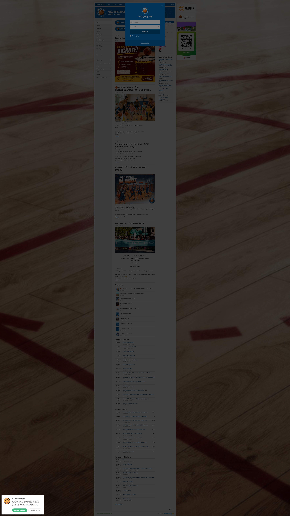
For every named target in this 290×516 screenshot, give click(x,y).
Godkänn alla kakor (19, 510)
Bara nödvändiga (35, 510)
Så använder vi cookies (32, 506)
